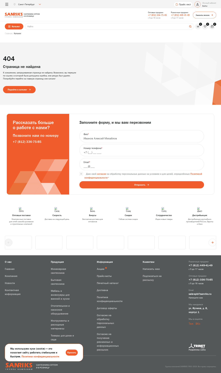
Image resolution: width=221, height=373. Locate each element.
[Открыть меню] (7, 4)
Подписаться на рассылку (152, 278)
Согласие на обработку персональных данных (105, 321)
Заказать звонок (202, 15)
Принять (71, 352)
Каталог (16, 26)
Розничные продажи (179, 12)
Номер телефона (93, 148)
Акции (100, 268)
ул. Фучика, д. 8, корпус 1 (198, 310)
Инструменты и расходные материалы (60, 324)
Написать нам (151, 268)
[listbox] (29, 4)
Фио (86, 134)
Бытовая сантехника (57, 281)
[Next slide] (212, 242)
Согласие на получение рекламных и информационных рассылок (108, 342)
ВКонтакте (198, 323)
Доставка (102, 290)
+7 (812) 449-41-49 (180, 15)
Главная (9, 268)
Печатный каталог (108, 283)
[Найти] (190, 26)
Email (87, 162)
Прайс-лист (185, 4)
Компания (11, 276)
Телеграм (191, 323)
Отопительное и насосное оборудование (60, 309)
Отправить (139, 184)
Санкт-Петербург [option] (26, 4)
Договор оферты (107, 308)
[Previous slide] (8, 242)
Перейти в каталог (17, 89)
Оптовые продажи (155, 12)
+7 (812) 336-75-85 (157, 15)
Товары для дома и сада (62, 337)
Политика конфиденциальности (40, 356)
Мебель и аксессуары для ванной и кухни (60, 294)
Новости (10, 283)
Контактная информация (12, 292)
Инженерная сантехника (58, 270)
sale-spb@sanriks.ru (200, 293)
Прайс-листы (104, 276)
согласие (101, 173)
